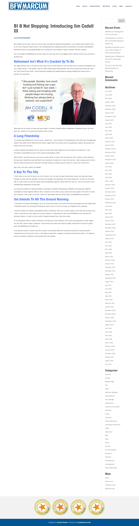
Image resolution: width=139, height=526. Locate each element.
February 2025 (110, 141)
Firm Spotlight (109, 399)
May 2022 (108, 249)
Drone (107, 389)
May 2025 (108, 131)
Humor (107, 414)
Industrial (108, 417)
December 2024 (110, 149)
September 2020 (110, 321)
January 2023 (109, 220)
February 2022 (110, 260)
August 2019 (109, 360)
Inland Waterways (111, 421)
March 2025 (109, 138)
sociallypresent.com (83, 522)
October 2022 (109, 231)
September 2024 (110, 159)
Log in (107, 478)
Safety (107, 442)
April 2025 (108, 134)
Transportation (109, 460)
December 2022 (110, 224)
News (107, 439)
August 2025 (109, 120)
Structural (108, 453)
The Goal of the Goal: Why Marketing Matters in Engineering (113, 68)
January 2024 (109, 188)
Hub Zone (108, 410)
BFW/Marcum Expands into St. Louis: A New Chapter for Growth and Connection (115, 50)
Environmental (110, 396)
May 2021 (108, 292)
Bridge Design (109, 381)
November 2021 (110, 271)
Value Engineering (111, 468)
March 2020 (109, 342)
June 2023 (108, 206)
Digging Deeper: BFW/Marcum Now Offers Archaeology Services (114, 59)
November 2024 (110, 152)
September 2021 (110, 278)
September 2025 (110, 116)
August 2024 (109, 163)
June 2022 (108, 246)
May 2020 (108, 335)
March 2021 (109, 299)
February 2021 (110, 303)
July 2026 (108, 91)
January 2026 (109, 102)
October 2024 (109, 156)
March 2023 (109, 217)
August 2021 (109, 281)
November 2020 (110, 314)
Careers (114, 6)
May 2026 (108, 98)
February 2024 (110, 184)
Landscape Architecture (112, 424)
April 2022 (108, 253)
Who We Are (106, 6)
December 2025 (110, 105)
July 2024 (108, 166)
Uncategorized (109, 464)
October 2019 (109, 357)
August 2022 (109, 238)
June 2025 (108, 127)
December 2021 (110, 267)
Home (78, 6)
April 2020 (108, 339)
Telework (108, 457)
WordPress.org (109, 488)
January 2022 (109, 263)
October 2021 (109, 274)
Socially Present (62, 522)
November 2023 (110, 195)
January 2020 (109, 350)
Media (121, 6)
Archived (108, 374)
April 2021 (108, 296)
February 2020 (110, 346)
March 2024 (109, 181)
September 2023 (110, 202)
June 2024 (108, 170)
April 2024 (108, 177)
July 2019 (108, 364)
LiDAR (107, 428)
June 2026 (108, 95)
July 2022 (108, 242)
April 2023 (108, 213)
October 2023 (109, 199)
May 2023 (108, 210)
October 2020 (109, 317)
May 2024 (108, 174)
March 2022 (109, 256)
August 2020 (109, 325)
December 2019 (110, 353)
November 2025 (110, 109)
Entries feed (109, 481)
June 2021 (108, 289)
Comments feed (110, 485)
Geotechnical (109, 403)
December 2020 (110, 310)
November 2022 (110, 228)
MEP (106, 435)
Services (84, 6)
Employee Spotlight (111, 392)
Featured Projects (95, 6)
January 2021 (109, 307)
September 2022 (110, 235)
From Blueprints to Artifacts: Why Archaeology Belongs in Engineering (114, 40)
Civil (106, 385)
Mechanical (108, 432)
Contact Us (128, 6)
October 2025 (109, 113)
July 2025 (108, 123)
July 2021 (108, 285)
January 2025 (109, 145)
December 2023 (110, 192)
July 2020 (108, 328)
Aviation (107, 378)
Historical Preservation (112, 406)
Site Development (111, 450)
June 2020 (108, 332)
